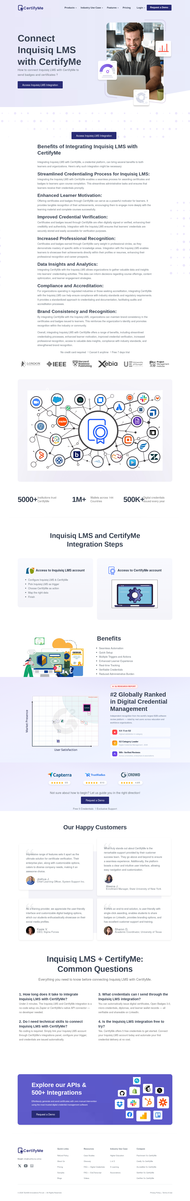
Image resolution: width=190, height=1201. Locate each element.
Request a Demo (159, 7)
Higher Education (117, 1155)
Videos (86, 1178)
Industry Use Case (91, 7)
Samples (60, 1172)
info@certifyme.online (29, 1158)
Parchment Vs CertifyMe (146, 1155)
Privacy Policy (155, 1192)
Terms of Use (167, 1192)
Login (140, 7)
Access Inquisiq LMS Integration (40, 85)
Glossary (87, 1161)
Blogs (59, 1178)
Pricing (127, 7)
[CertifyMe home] (30, 8)
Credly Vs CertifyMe (145, 1161)
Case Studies (89, 1155)
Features (112, 7)
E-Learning (114, 1167)
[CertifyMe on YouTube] (26, 1165)
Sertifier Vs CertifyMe (145, 1172)
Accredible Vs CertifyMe (146, 1167)
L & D (112, 1161)
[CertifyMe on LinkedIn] (32, 1165)
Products (70, 7)
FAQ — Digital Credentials (94, 1167)
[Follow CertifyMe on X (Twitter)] (20, 1165)
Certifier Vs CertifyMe (145, 1178)
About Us (61, 1161)
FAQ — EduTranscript (92, 1172)
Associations (115, 1172)
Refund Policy (63, 1155)
